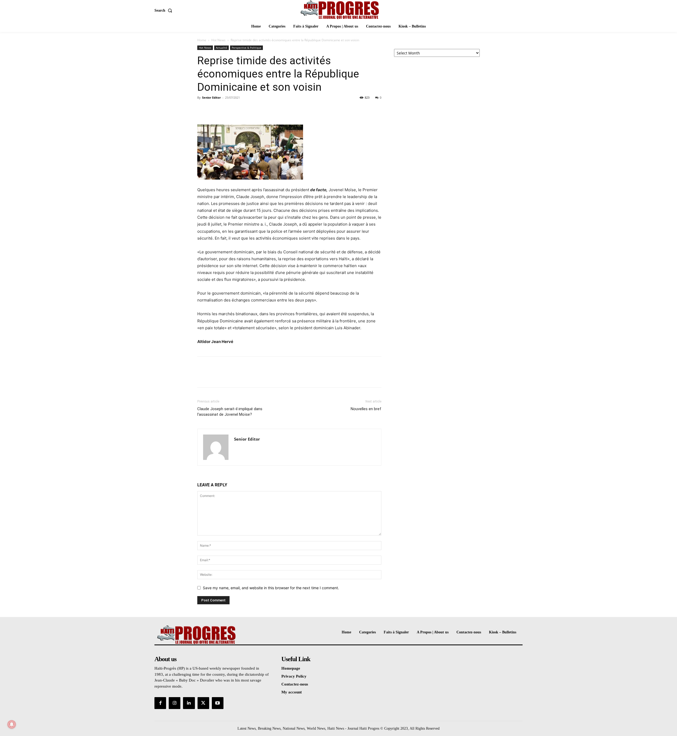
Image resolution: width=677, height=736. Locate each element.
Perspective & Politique (246, 47)
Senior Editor (211, 97)
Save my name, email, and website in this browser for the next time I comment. (271, 588)
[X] (214, 109)
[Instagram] (174, 703)
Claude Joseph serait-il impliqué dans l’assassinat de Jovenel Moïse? (229, 411)
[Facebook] (202, 109)
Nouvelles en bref (366, 408)
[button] (164, 10)
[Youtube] (217, 703)
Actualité (221, 47)
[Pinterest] (227, 109)
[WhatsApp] (239, 109)
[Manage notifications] (11, 724)
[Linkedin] (189, 703)
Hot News (218, 40)
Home (201, 40)
